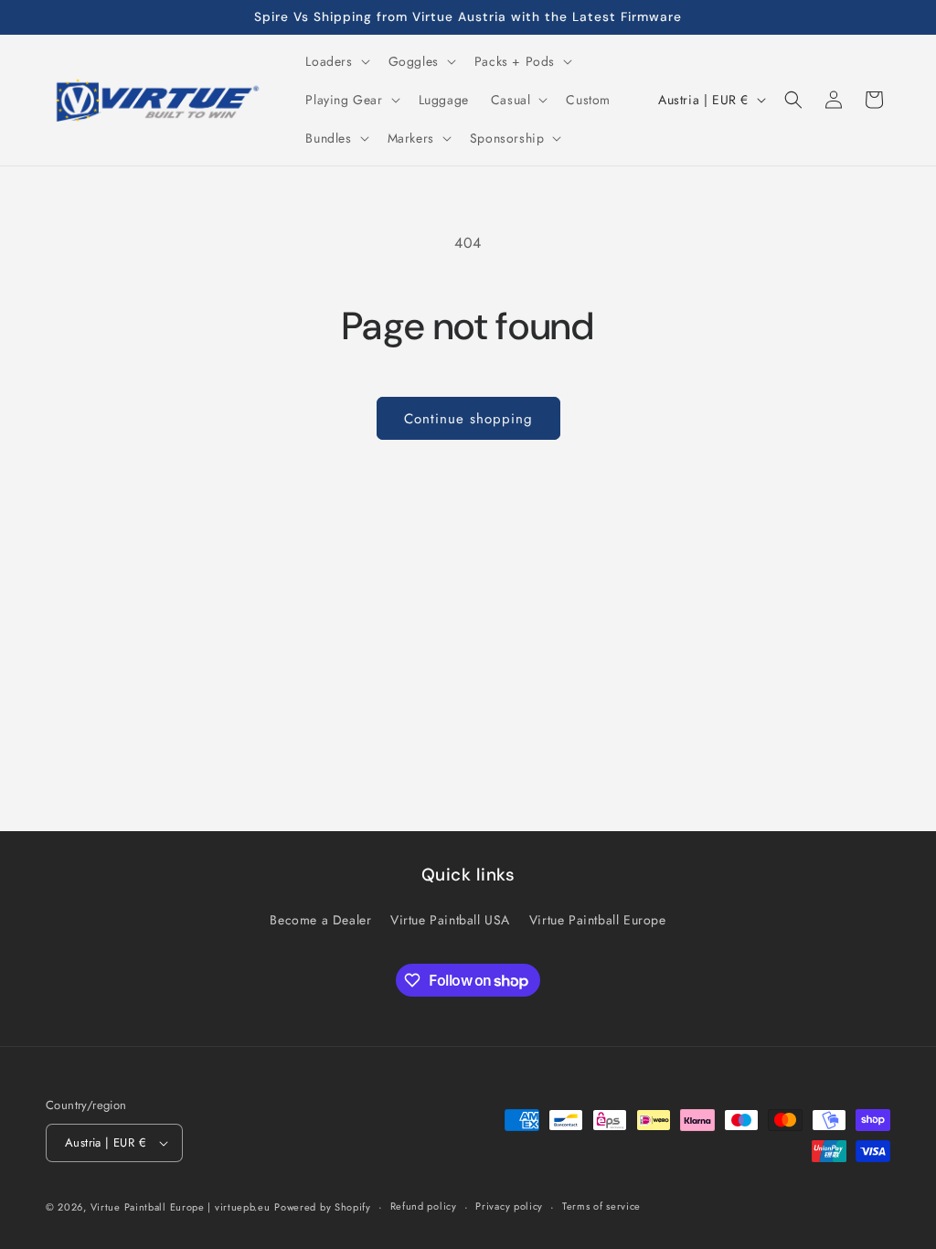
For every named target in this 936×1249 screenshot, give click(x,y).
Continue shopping (468, 419)
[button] (335, 61)
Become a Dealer (320, 920)
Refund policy (423, 1206)
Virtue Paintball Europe (597, 920)
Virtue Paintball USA (450, 920)
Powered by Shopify (322, 1207)
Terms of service (601, 1206)
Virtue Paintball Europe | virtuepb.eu (180, 1207)
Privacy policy (509, 1206)
